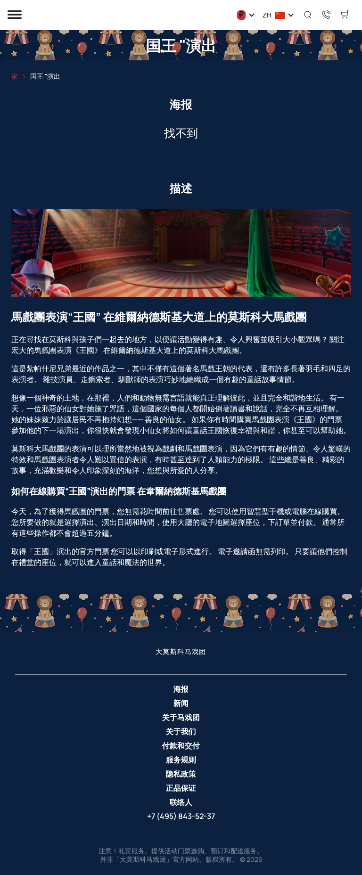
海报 (181, 689)
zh (267, 15)
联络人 (181, 802)
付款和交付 (181, 745)
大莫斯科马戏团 (181, 651)
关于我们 (181, 731)
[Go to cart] (345, 15)
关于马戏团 (181, 717)
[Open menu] (15, 15)
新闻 (181, 703)
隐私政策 (181, 774)
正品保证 (181, 788)
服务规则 (181, 759)
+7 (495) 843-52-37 (181, 816)
